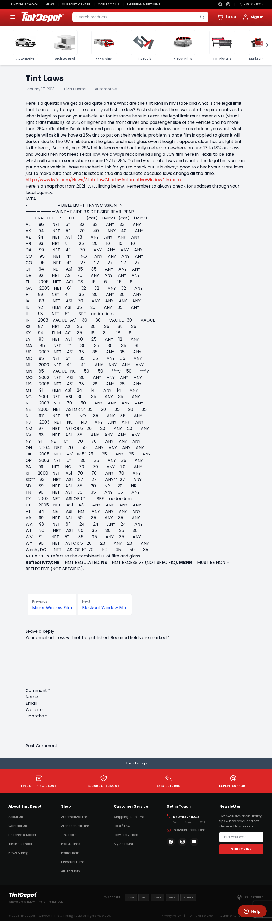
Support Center (76, 4)
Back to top (136, 763)
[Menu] (12, 17)
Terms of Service (200, 916)
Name (32, 697)
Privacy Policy (171, 916)
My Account (123, 844)
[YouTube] (194, 842)
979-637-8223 (186, 816)
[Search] (202, 17)
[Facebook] (220, 4)
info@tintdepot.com (189, 829)
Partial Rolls (70, 853)
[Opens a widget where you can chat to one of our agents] (252, 911)
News (50, 4)
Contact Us (109, 4)
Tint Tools (68, 835)
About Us (15, 816)
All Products (70, 871)
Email (31, 703)
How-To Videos (126, 835)
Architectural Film (75, 825)
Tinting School (25, 4)
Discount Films (73, 862)
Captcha (36, 716)
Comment (38, 690)
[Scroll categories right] (265, 45)
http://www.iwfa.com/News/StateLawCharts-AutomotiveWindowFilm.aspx (103, 180)
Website (34, 710)
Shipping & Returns (143, 4)
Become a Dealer (22, 835)
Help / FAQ (122, 825)
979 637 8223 (254, 4)
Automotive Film (74, 816)
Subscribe (241, 849)
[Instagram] (228, 4)
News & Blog (18, 853)
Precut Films (70, 844)
